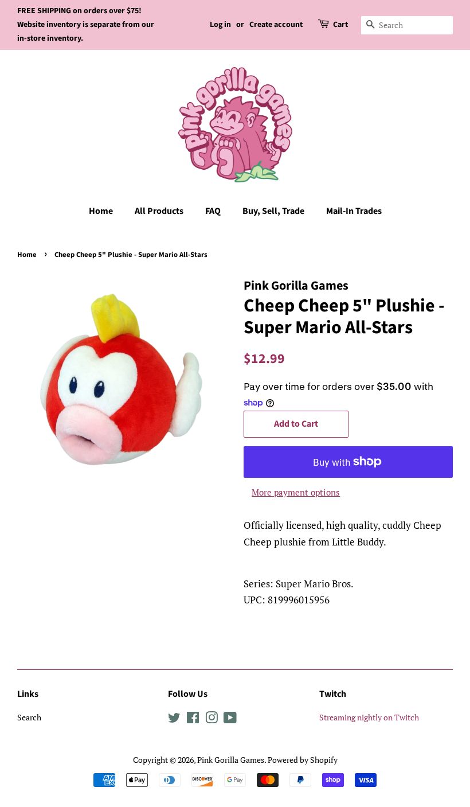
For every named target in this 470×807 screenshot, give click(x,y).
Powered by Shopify (303, 759)
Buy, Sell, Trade (273, 211)
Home (101, 211)
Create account (276, 24)
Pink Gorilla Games (230, 759)
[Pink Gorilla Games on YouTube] (230, 719)
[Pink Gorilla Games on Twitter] (174, 719)
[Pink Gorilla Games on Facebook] (192, 719)
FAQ (213, 211)
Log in (220, 24)
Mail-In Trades (354, 211)
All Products (159, 211)
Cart (340, 24)
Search (29, 717)
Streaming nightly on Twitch (369, 717)
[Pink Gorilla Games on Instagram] (211, 719)
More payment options (296, 492)
